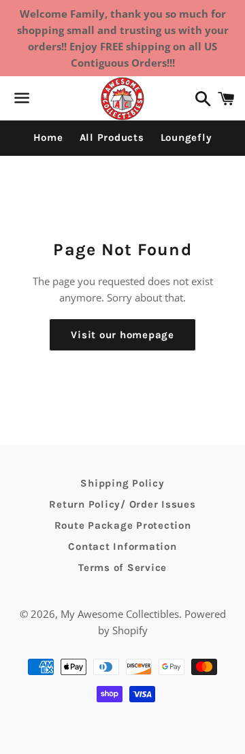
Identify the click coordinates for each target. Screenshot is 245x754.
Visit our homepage (122, 335)
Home (48, 137)
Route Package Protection (122, 525)
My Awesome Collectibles (120, 614)
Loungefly (186, 137)
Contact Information (122, 546)
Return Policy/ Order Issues (122, 504)
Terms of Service (122, 567)
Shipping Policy (122, 483)
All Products (112, 137)
